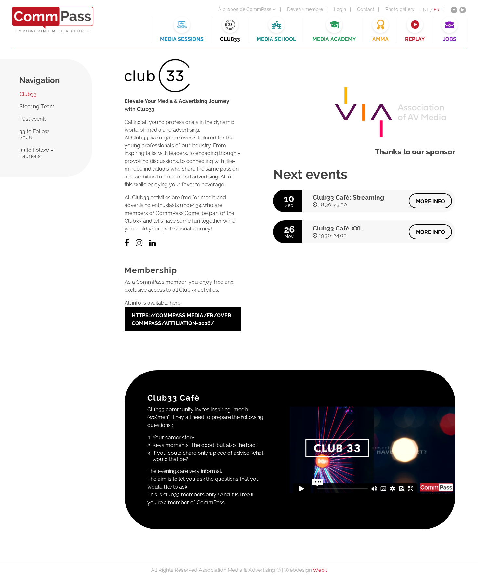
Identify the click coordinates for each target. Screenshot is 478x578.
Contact (365, 9)
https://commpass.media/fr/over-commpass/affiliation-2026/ (182, 319)
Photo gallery (400, 9)
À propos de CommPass (244, 9)
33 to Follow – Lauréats (36, 153)
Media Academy (334, 39)
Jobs (449, 39)
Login (340, 9)
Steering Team (37, 106)
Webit (320, 570)
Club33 (230, 39)
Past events (33, 119)
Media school (276, 39)
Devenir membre (305, 9)
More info (430, 201)
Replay (415, 39)
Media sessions (182, 39)
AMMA (380, 39)
